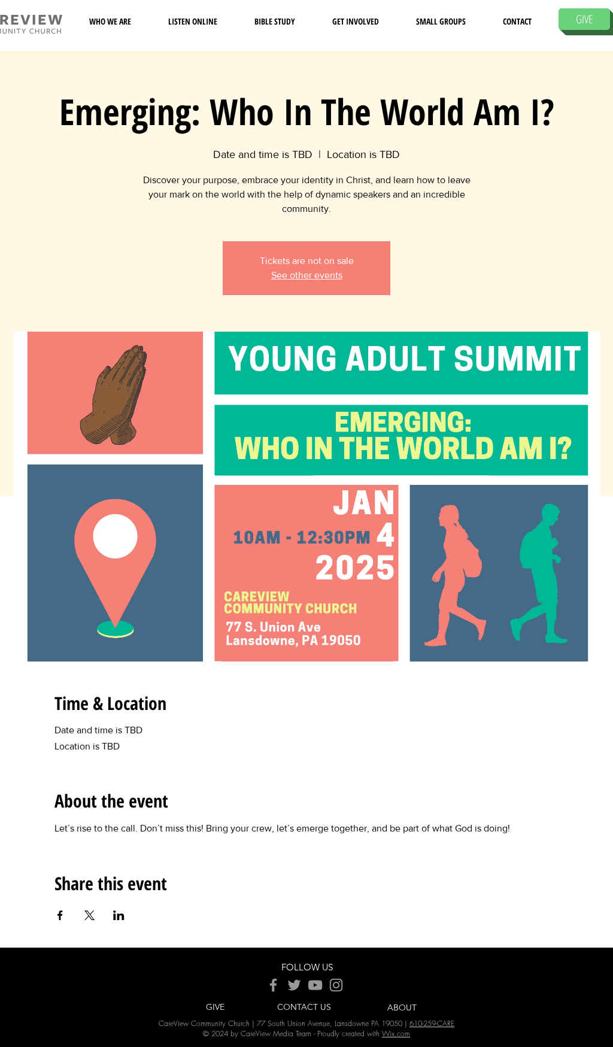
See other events (306, 275)
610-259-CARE (431, 1023)
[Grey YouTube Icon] (315, 985)
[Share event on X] (89, 915)
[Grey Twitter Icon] (294, 985)
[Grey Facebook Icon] (273, 985)
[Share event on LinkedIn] (119, 915)
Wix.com (396, 1033)
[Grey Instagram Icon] (336, 985)
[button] (110, 21)
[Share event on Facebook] (60, 915)
